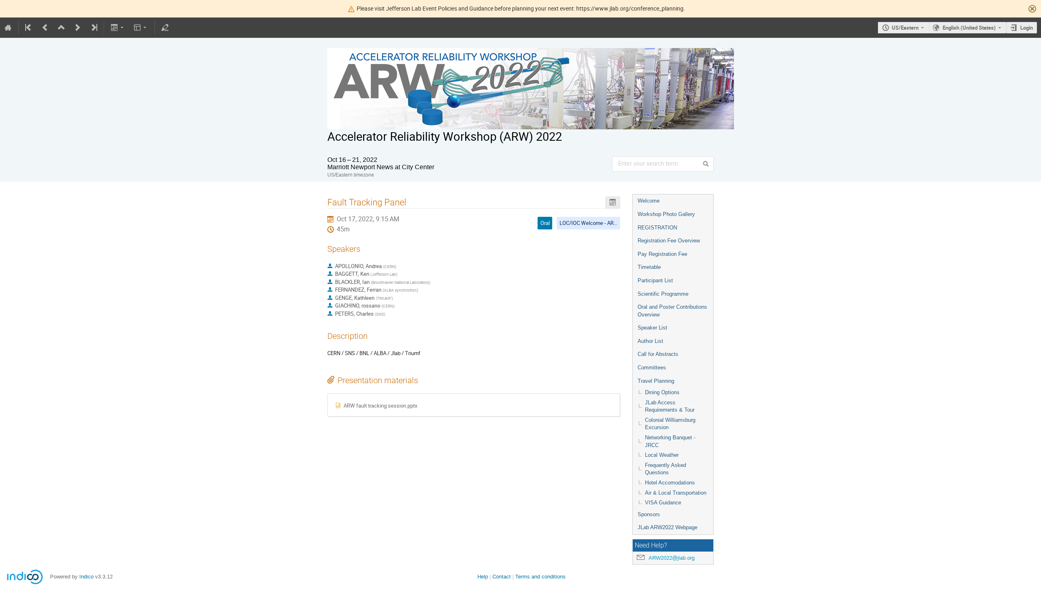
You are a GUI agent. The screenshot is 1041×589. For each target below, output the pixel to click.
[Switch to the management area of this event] (165, 27)
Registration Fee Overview (669, 241)
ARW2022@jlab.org (672, 557)
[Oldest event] (29, 27)
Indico (86, 576)
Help (482, 576)
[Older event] (45, 27)
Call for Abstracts (658, 354)
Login (1026, 27)
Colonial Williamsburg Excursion (670, 424)
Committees (652, 367)
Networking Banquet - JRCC (670, 441)
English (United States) (969, 27)
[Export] (117, 27)
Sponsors (649, 514)
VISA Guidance (663, 503)
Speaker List (652, 328)
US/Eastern (905, 27)
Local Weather (662, 455)
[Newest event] (93, 27)
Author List (650, 341)
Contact (501, 576)
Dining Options (662, 392)
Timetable (649, 267)
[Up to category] (61, 27)
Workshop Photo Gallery (666, 214)
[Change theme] (140, 27)
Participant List (655, 280)
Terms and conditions (540, 576)
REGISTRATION (657, 228)
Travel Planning (656, 381)
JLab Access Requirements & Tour (670, 406)
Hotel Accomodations (670, 483)
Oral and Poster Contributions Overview (672, 311)
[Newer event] (78, 27)
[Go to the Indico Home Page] (8, 27)
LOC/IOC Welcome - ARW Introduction (603, 223)
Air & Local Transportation (675, 493)
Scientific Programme (663, 294)
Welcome (649, 201)
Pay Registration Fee (662, 254)
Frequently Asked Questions (665, 469)
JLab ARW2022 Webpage (667, 527)
